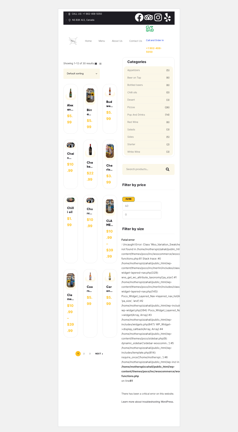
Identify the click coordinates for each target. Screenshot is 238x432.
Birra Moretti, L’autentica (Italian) (90, 112)
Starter (131, 144)
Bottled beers (135, 84)
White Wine (133, 151)
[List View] (100, 63)
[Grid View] (96, 63)
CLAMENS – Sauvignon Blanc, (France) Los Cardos (109, 223)
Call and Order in (155, 40)
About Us (117, 40)
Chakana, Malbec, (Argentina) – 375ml (90, 165)
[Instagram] (158, 17)
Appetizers (133, 70)
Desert (131, 99)
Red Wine (132, 121)
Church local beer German (90, 211)
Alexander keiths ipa (70, 108)
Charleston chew (109, 168)
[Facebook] (139, 17)
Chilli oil (70, 210)
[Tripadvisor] (148, 17)
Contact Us (135, 40)
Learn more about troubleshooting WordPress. (147, 401)
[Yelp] (167, 17)
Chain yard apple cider (70, 156)
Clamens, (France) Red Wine (70, 297)
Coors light (90, 289)
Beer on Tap (134, 77)
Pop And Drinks (136, 114)
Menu (102, 40)
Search (167, 169)
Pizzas (131, 107)
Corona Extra (109, 289)
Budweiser (109, 104)
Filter (128, 199)
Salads (131, 129)
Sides (130, 136)
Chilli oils (132, 92)
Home (88, 40)
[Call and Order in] (150, 29)
